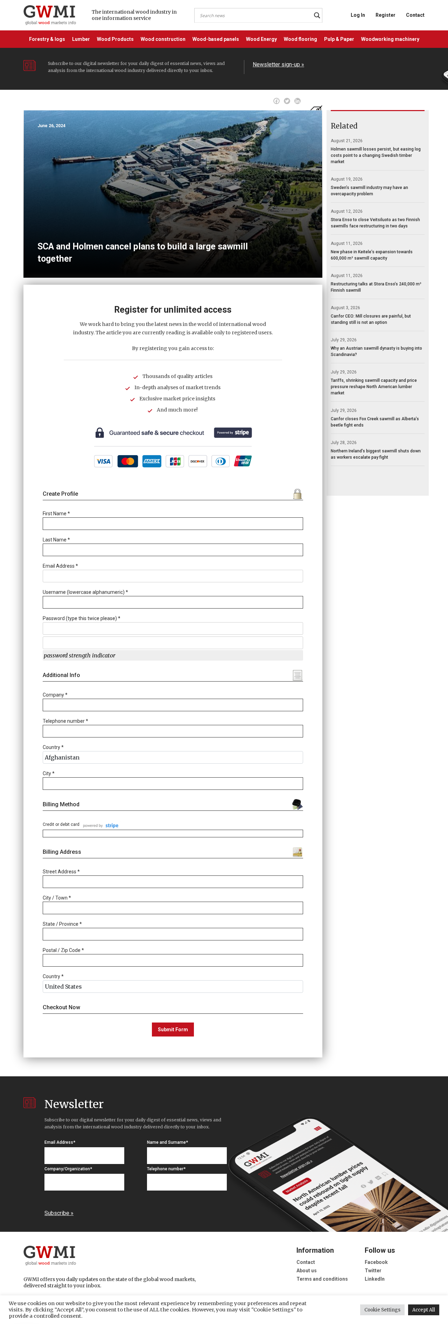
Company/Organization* (68, 1168)
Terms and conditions (322, 1279)
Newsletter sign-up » (278, 64)
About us (306, 1270)
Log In (358, 15)
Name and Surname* (167, 1142)
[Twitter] (287, 101)
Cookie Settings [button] (382, 1310)
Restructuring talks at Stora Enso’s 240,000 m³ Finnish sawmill (376, 287)
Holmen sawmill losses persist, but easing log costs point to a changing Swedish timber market (376, 155)
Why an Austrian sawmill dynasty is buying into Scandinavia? (376, 351)
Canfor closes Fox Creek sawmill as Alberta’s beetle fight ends (375, 422)
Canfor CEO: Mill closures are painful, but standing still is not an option (371, 319)
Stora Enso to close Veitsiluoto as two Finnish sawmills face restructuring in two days (375, 222)
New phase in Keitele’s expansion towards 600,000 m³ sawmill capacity (372, 255)
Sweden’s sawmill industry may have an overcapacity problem (369, 190)
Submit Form (173, 1029)
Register (386, 15)
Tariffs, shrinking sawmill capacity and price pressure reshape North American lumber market (374, 386)
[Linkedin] (297, 101)
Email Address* (59, 1142)
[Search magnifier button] (317, 15)
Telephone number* (166, 1168)
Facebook (376, 1262)
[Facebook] (276, 101)
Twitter (373, 1270)
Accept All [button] (423, 1310)
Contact (415, 15)
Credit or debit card (61, 824)
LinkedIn (375, 1279)
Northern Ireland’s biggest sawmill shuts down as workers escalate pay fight (376, 454)
